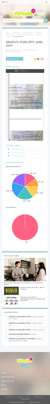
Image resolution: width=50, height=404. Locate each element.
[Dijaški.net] (25, 360)
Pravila (19, 397)
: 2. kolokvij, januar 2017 (25, 324)
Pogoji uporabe (9, 397)
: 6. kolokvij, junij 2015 (26, 330)
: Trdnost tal (23, 334)
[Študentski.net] (25, 12)
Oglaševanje (37, 397)
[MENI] (3, 2)
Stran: (16, 71)
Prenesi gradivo (14, 59)
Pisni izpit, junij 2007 (18, 149)
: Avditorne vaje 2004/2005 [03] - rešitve (25, 339)
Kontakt (27, 397)
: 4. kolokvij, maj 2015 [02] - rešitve (26, 317)
